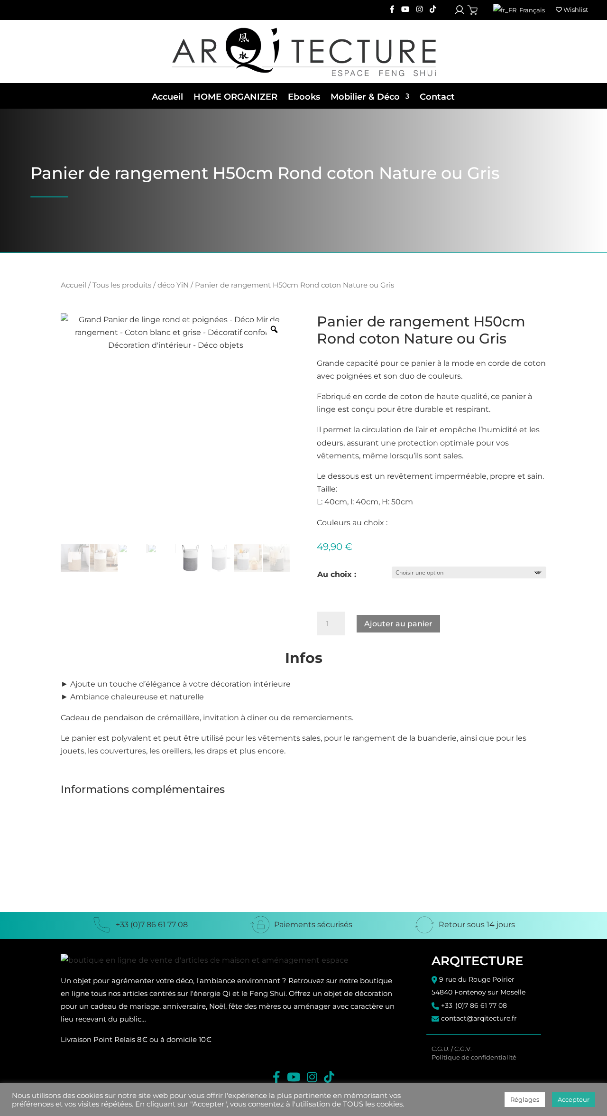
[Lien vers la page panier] (472, 10)
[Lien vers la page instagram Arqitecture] (419, 9)
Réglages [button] (524, 1099)
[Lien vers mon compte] (459, 10)
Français (531, 10)
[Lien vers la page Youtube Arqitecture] (405, 9)
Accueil (167, 97)
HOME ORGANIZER (235, 97)
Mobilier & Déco (365, 97)
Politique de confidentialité (474, 1057)
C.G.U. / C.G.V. (452, 1048)
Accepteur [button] (573, 1099)
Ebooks (304, 97)
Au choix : (336, 574)
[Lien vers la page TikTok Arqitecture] (433, 9)
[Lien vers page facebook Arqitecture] (392, 9)
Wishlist (575, 9)
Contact (437, 97)
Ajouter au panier (398, 623)
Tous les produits (121, 285)
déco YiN (173, 285)
